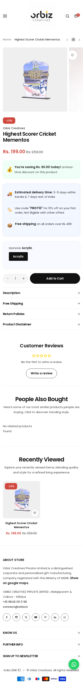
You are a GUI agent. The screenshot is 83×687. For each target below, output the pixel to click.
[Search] (67, 16)
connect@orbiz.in (15, 607)
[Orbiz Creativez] (41, 16)
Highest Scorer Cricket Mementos (21, 525)
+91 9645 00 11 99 (15, 602)
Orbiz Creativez (14, 128)
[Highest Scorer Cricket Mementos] (21, 499)
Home (7, 39)
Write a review (42, 373)
